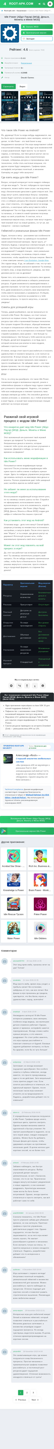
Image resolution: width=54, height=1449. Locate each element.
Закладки (30, 39)
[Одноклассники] (27, 686)
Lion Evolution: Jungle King (36, 260)
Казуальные (26, 63)
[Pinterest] (43, 686)
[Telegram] (11, 686)
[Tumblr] (35, 686)
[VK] (19, 686)
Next (34, 1400)
